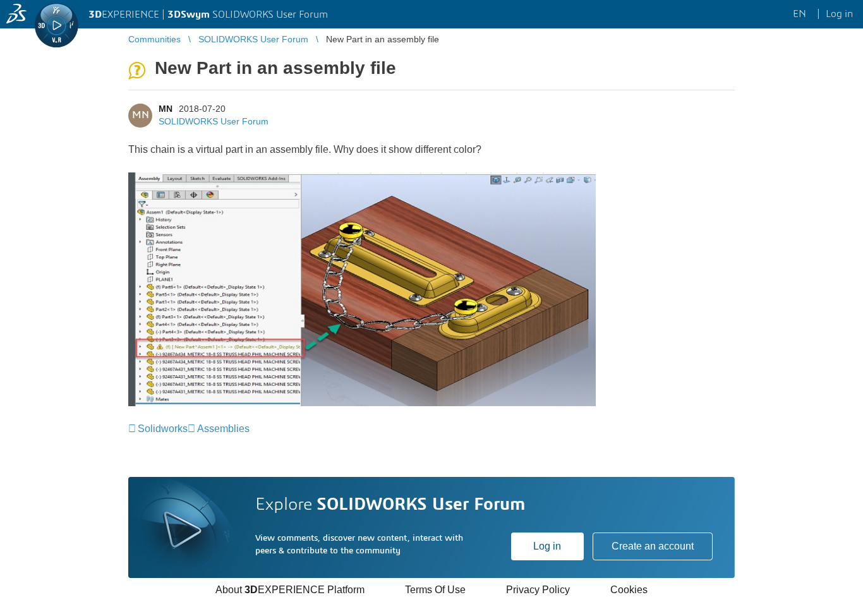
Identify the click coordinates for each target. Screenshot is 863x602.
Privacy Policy (538, 589)
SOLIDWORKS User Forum (214, 121)
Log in (547, 546)
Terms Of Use (435, 589)
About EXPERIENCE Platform (290, 589)
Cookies (629, 589)
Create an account (653, 546)
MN (165, 109)
